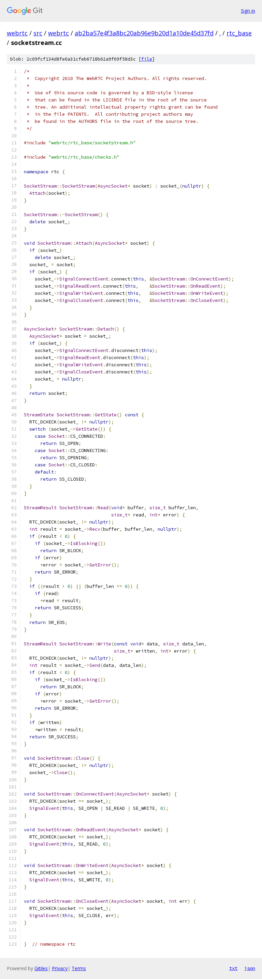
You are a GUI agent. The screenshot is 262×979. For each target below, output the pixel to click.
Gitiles (41, 968)
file (146, 59)
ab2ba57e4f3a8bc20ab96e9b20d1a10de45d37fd (144, 33)
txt (233, 968)
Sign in (248, 10)
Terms (79, 968)
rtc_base (239, 33)
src (37, 33)
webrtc (17, 33)
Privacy (60, 968)
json (249, 968)
